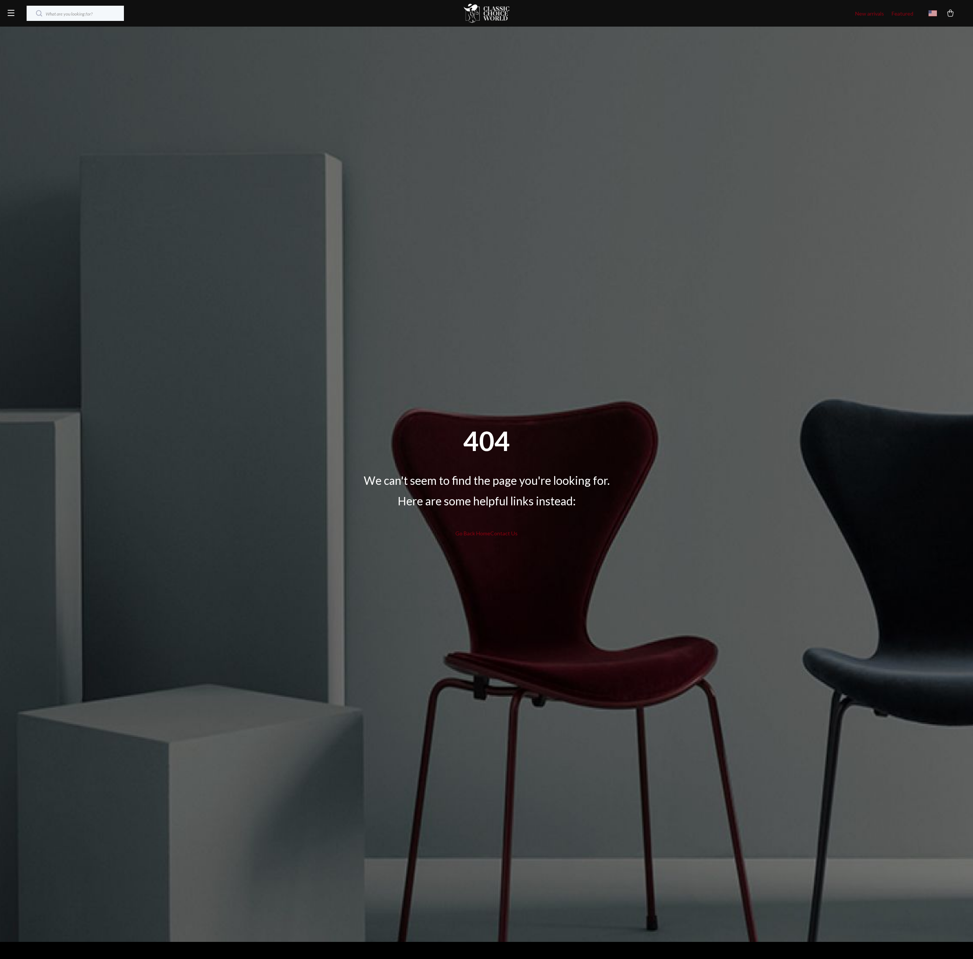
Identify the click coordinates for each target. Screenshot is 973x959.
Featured (902, 13)
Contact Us (504, 533)
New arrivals (869, 13)
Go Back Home (472, 533)
